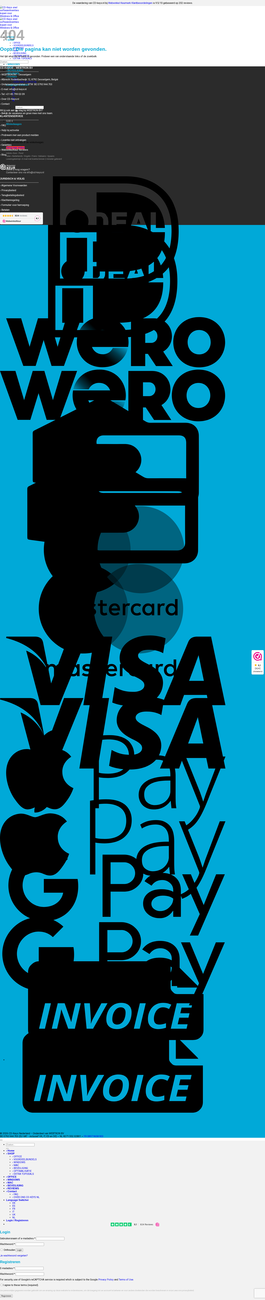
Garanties (6, 144)
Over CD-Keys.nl (10, 99)
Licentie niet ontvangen (13, 140)
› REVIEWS (12, 1188)
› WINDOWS (13, 64)
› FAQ (15, 1194)
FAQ (3, 125)
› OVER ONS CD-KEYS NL (26, 1197)
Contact (5, 103)
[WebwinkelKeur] (7, 167)
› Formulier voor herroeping (14, 205)
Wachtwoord (7, 1244)
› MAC (15, 1165)
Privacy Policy (106, 1279)
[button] (9, 121)
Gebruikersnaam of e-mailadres (17, 1238)
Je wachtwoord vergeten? (14, 1255)
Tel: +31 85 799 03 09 (13, 94)
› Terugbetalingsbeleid (12, 195)
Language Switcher (17, 1200)
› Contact (11, 1191)
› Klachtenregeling (9, 200)
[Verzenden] (1, 65)
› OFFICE (17, 1156)
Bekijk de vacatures (11, 113)
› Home (10, 1150)
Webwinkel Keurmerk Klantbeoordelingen (130, 3)
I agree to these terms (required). (20, 1285)
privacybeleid (188, 1290)
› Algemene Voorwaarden (13, 185)
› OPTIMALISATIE (21, 1171)
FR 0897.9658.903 (93, 1136)
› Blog (3, 154)
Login (19, 1250)
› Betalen (5, 209)
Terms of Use (126, 1279)
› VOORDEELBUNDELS (23, 45)
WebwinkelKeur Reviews (14, 149)
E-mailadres (7, 1268)
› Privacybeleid (8, 190)
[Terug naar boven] (1, 1140)
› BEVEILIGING (19, 53)
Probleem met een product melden (20, 135)
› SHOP (10, 1153)
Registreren (6, 1296)
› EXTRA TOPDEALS (22, 58)
